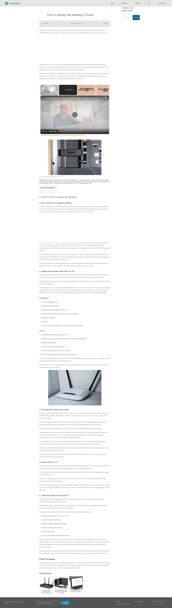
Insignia (63, 243)
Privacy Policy (158, 601)
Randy (46, 23)
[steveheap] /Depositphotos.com (50, 176)
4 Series (57, 243)
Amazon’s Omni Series (46, 243)
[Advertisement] (74, 49)
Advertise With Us (122, 604)
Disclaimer (138, 601)
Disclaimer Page (101, 33)
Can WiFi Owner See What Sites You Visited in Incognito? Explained (71, 98)
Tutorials (137, 3)
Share (105, 23)
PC (149, 3)
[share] (105, 97)
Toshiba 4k (73, 243)
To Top (161, 604)
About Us (119, 601)
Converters (161, 3)
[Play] (87, 90)
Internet (124, 3)
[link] (43, 98)
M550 (92, 243)
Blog (112, 3)
